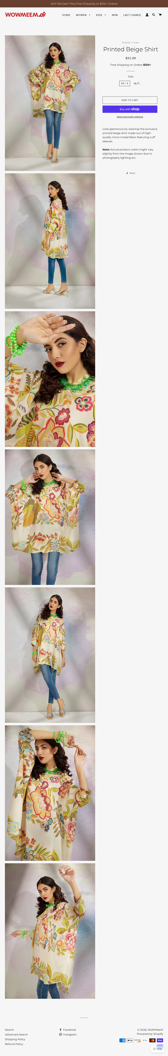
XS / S (124, 83)
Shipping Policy (15, 1039)
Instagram (70, 1034)
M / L (137, 83)
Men (115, 15)
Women (81, 15)
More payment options (130, 116)
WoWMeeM (155, 1029)
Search (9, 1029)
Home (66, 15)
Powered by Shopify (150, 1033)
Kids (99, 15)
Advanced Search (16, 1034)
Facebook (69, 1029)
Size (130, 76)
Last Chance (132, 15)
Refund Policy (14, 1044)
